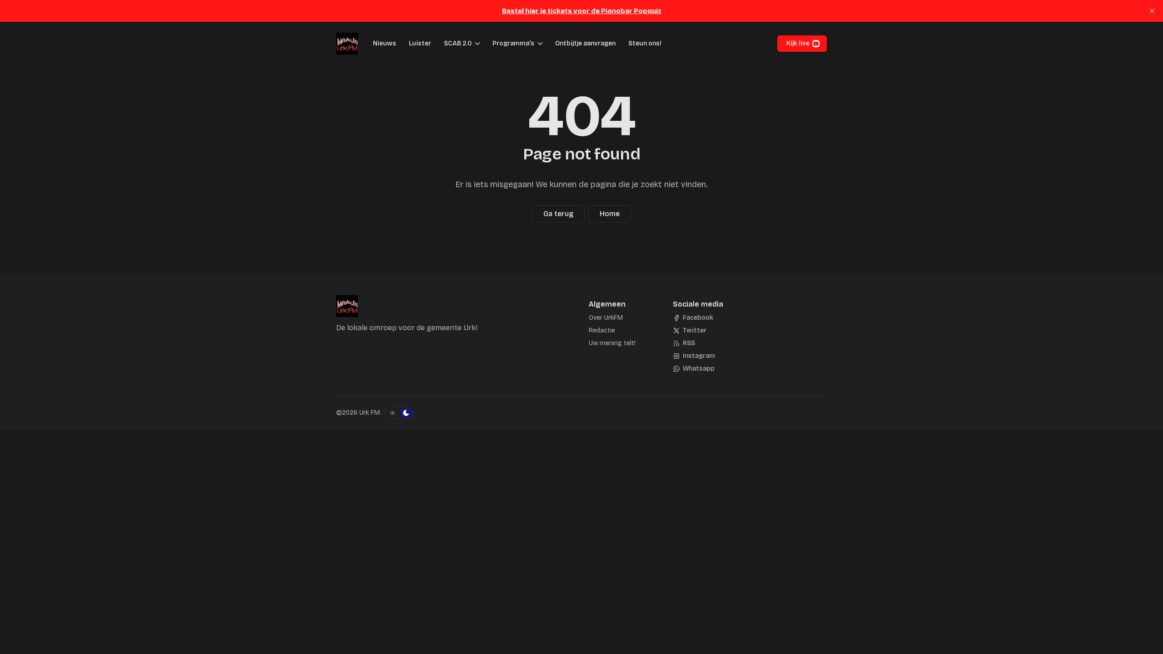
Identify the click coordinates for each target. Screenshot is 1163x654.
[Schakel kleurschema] (399, 412)
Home (610, 213)
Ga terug (558, 213)
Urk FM (369, 412)
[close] (1152, 11)
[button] (455, 43)
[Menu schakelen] (477, 44)
